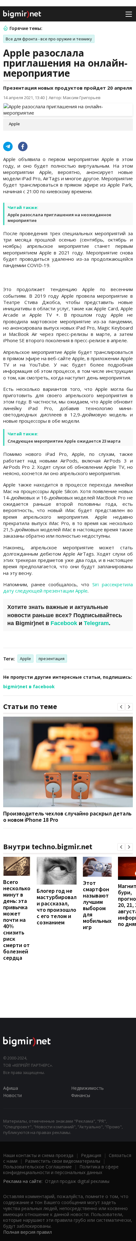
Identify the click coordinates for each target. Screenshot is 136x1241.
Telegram (96, 623)
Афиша (10, 1088)
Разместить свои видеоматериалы (62, 1161)
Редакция (91, 1155)
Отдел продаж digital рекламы (77, 1181)
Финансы (80, 1095)
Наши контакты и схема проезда (38, 1155)
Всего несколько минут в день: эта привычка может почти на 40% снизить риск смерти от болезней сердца (16, 919)
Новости (12, 1095)
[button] (121, 707)
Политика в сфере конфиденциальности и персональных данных (61, 1169)
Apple (25, 658)
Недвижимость (87, 1088)
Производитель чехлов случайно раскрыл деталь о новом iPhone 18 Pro (67, 816)
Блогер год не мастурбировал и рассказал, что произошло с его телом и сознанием (57, 906)
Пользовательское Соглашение (37, 1167)
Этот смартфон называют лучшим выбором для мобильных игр (97, 905)
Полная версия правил (27, 1232)
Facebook (64, 623)
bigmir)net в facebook (29, 686)
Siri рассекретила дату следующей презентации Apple (68, 587)
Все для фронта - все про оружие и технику (49, 39)
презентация (52, 658)
